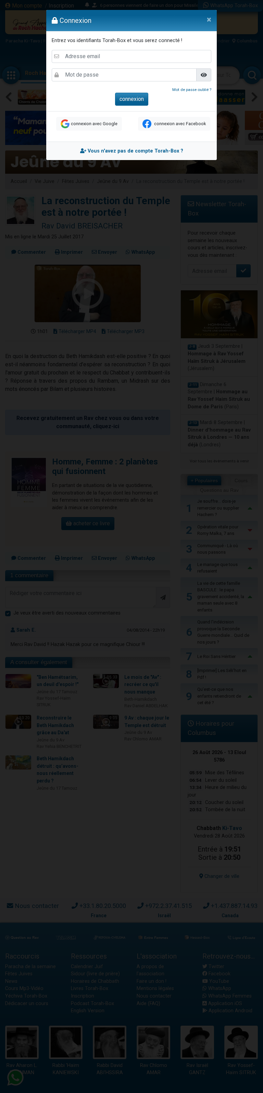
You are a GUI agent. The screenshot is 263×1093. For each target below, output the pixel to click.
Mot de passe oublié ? (191, 89)
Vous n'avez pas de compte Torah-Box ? (134, 151)
